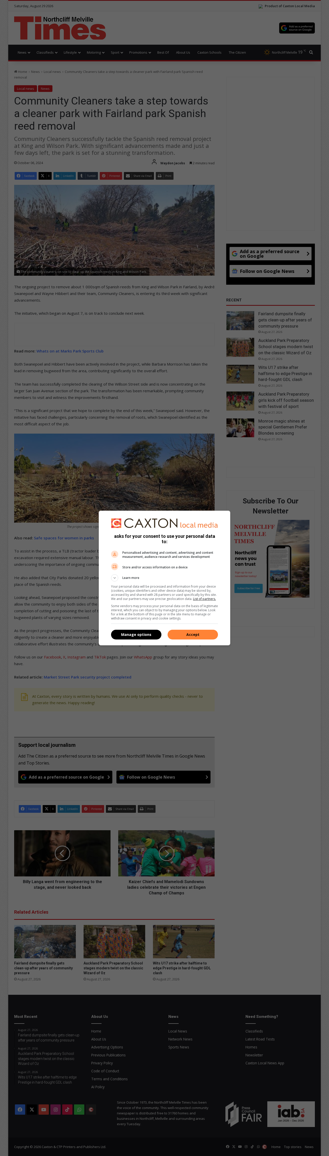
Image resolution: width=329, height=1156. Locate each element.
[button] (164, 577)
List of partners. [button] (204, 599)
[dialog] (164, 578)
